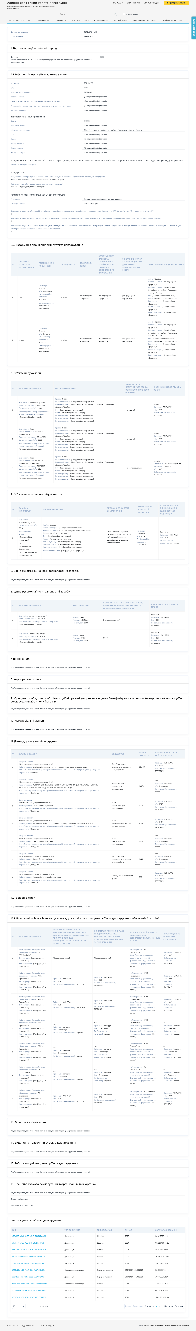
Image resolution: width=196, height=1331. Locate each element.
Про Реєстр (118, 3)
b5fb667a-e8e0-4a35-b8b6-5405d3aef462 (29, 1236)
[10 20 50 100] (18, 1306)
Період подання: (100, 20)
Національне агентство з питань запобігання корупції (166, 1326)
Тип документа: (43, 20)
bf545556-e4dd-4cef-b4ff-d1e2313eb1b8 (28, 1243)
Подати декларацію (176, 3)
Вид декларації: (15, 20)
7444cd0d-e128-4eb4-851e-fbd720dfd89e (28, 1270)
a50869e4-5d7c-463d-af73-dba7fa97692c (29, 1290)
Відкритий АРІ (133, 3)
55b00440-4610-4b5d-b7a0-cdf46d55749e (29, 1250)
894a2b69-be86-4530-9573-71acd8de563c (29, 1284)
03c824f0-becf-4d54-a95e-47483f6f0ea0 (28, 1263)
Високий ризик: (120, 20)
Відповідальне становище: (144, 20)
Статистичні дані (151, 3)
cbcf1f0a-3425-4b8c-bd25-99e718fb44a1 (28, 1277)
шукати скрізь (132, 14)
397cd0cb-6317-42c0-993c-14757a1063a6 (28, 1256)
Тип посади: (61, 20)
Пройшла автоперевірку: (173, 20)
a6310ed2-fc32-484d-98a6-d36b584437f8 (29, 1297)
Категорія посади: (80, 20)
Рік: (29, 20)
